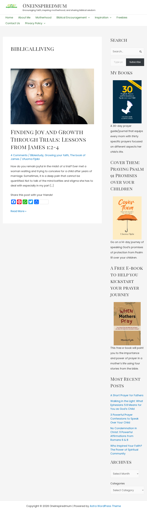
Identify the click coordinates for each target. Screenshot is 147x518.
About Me (24, 17)
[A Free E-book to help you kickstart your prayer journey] (127, 323)
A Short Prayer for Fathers (126, 395)
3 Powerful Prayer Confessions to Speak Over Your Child (124, 418)
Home (9, 17)
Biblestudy (36, 155)
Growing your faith (57, 155)
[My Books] (127, 101)
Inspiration (101, 17)
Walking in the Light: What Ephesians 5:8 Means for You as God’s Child (126, 405)
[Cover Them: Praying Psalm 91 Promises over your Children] (127, 218)
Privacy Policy (33, 23)
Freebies (122, 17)
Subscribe (135, 62)
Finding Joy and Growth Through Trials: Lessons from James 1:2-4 (48, 139)
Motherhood (43, 17)
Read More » (18, 211)
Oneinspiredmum (45, 5)
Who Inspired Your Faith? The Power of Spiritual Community (126, 449)
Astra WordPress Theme (105, 506)
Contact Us (12, 23)
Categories (117, 483)
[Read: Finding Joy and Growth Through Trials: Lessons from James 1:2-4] (52, 96)
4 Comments (19, 155)
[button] (88, 17)
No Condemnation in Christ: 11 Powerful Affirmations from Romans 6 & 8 (123, 434)
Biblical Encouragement (72, 17)
